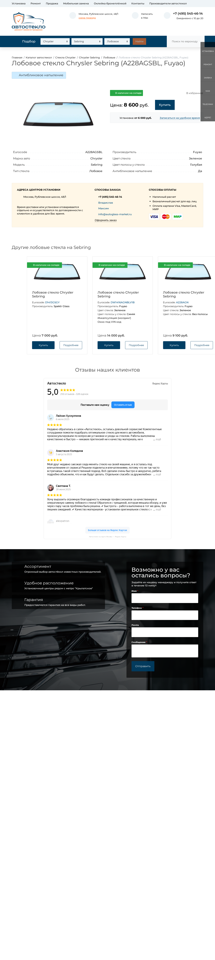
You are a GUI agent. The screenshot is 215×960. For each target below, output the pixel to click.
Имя (134, 591)
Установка (19, 3)
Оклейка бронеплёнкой (110, 3)
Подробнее (55, 345)
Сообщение (139, 642)
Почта (135, 625)
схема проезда (87, 18)
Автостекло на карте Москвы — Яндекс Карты (107, 537)
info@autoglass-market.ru (115, 214)
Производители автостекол (168, 3)
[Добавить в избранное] (64, 265)
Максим (103, 208)
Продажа (52, 3)
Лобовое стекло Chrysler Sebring (37, 294)
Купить (28, 345)
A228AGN (167, 302)
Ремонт (36, 3)
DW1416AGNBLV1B (107, 302)
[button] (142, 16)
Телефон (137, 608)
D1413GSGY (37, 302)
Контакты (137, 3)
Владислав (105, 202)
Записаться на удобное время (180, 117)
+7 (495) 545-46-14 (188, 13)
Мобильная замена (76, 3)
